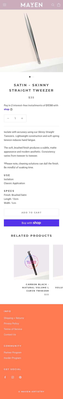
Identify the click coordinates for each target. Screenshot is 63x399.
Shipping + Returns (14, 318)
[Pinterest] (20, 377)
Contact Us (10, 334)
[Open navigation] (4, 5)
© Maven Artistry (31, 391)
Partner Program (12, 352)
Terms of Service (13, 329)
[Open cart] (58, 4)
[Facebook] (5, 377)
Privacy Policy (11, 323)
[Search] (53, 4)
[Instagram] (12, 377)
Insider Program (12, 358)
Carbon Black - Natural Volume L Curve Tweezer (35, 287)
